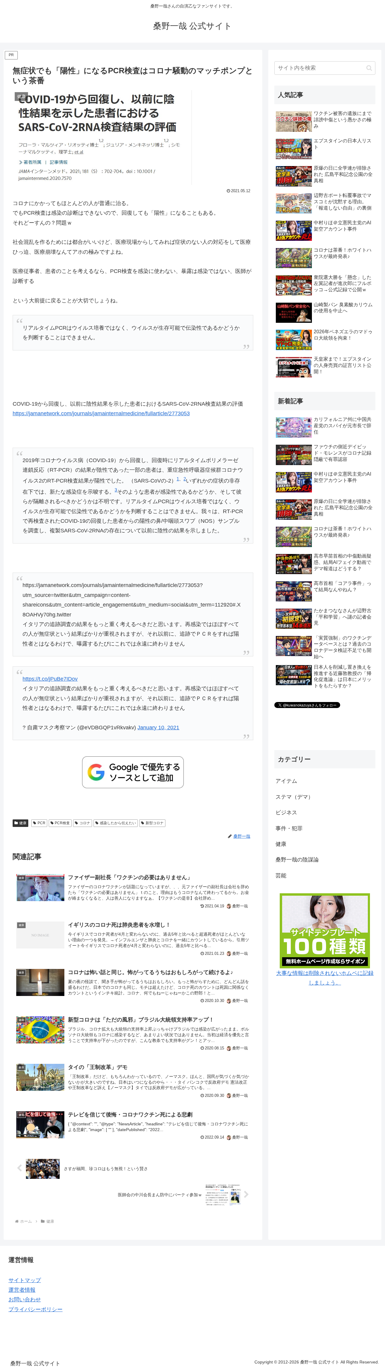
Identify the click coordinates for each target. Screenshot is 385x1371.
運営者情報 (21, 1290)
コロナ (84, 823)
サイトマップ (24, 1280)
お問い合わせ (24, 1300)
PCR (41, 823)
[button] (369, 68)
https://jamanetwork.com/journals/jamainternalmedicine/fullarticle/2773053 (101, 413)
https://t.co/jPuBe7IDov (50, 679)
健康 (22, 823)
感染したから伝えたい (118, 823)
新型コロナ (155, 823)
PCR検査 (62, 823)
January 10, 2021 (158, 728)
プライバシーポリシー (35, 1309)
